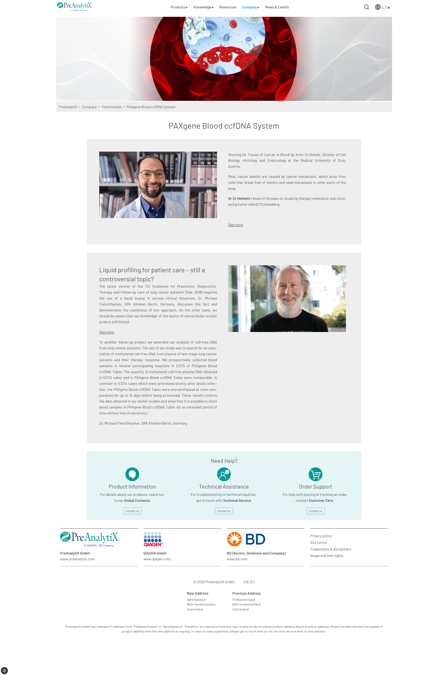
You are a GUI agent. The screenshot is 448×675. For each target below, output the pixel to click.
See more (235, 224)
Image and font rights (326, 555)
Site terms (318, 542)
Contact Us (132, 511)
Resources (227, 7)
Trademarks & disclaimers (330, 549)
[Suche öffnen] (366, 7)
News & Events (277, 7)
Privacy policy (321, 536)
